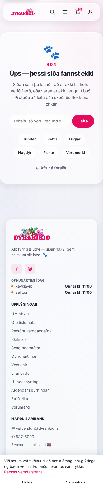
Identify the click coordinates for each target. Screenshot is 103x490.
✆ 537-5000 (22, 436)
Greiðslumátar (24, 322)
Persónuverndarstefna (31, 331)
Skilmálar (19, 339)
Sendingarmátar (25, 348)
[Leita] (52, 12)
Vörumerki (75, 152)
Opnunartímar (23, 356)
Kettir (52, 139)
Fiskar (48, 152)
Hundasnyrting (25, 381)
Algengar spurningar (30, 390)
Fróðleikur (20, 398)
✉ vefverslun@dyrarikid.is (35, 428)
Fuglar (75, 139)
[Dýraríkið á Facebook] (16, 269)
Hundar (29, 139)
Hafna (27, 482)
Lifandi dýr (21, 373)
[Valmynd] (65, 12)
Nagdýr (25, 152)
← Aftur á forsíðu (52, 168)
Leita (83, 121)
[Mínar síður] (90, 12)
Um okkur (20, 314)
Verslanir (19, 364)
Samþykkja (76, 482)
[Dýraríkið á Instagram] (30, 269)
